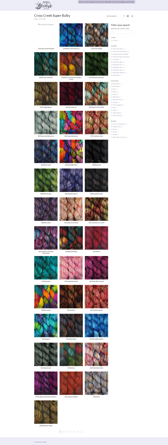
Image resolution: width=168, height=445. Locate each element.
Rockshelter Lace (117, 64)
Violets (114, 110)
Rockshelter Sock (117, 67)
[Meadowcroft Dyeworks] (50, 5)
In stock (115, 40)
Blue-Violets (116, 86)
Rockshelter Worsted (118, 72)
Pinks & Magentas (118, 105)
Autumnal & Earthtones (119, 124)
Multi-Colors (116, 97)
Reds (114, 107)
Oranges (115, 102)
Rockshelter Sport (118, 70)
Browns (115, 91)
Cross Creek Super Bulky (120, 51)
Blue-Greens (116, 83)
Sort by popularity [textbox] (111, 16)
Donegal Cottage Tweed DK (120, 54)
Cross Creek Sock (118, 49)
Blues (114, 89)
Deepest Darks (117, 126)
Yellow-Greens (117, 113)
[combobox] (115, 16)
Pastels (115, 132)
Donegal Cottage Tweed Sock (121, 57)
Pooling (115, 134)
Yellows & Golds (117, 115)
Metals (114, 129)
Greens (115, 94)
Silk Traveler (116, 75)
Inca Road (115, 59)
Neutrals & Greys (117, 99)
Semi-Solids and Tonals (119, 137)
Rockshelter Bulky (118, 62)
